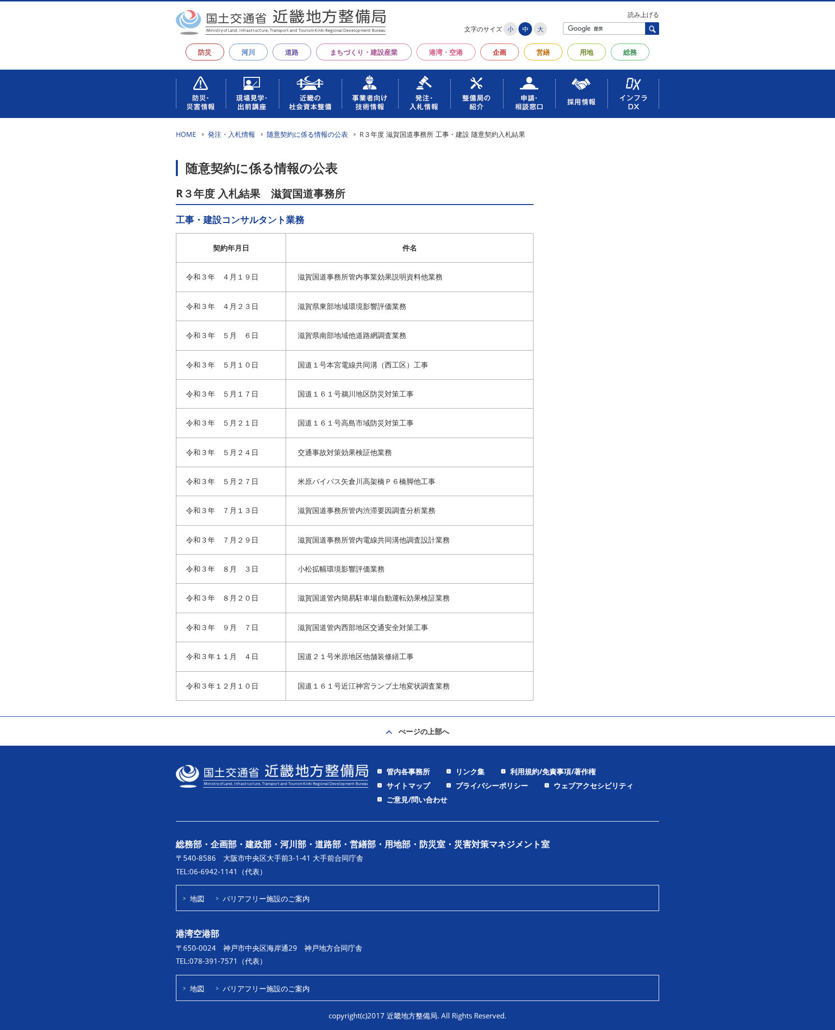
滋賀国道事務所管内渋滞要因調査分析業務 (366, 510)
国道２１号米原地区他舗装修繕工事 (356, 656)
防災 (205, 52)
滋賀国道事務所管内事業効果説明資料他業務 (370, 276)
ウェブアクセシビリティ (593, 785)
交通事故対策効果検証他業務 (345, 452)
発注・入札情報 (231, 134)
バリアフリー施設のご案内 (266, 898)
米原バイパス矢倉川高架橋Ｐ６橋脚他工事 (366, 481)
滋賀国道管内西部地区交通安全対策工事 (363, 627)
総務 (630, 52)
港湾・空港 (446, 52)
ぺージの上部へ (424, 731)
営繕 (543, 52)
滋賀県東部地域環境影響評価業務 (352, 306)
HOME (186, 134)
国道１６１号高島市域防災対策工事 (356, 422)
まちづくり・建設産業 (364, 52)
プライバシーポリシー (492, 785)
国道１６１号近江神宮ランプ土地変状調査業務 (374, 686)
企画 (499, 52)
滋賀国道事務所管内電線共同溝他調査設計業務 (374, 539)
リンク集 (470, 771)
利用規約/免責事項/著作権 (553, 771)
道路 (292, 52)
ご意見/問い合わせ (417, 799)
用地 (586, 52)
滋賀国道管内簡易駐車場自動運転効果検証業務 (374, 598)
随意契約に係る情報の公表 (307, 134)
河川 (248, 52)
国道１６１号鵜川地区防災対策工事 (356, 393)
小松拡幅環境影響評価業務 (341, 569)
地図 (197, 898)
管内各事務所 (408, 771)
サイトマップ (408, 785)
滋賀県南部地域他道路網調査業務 (352, 335)
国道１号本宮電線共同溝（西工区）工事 (363, 364)
